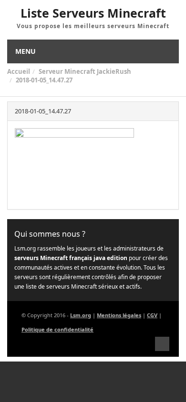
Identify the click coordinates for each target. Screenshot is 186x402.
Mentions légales (119, 315)
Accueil (18, 71)
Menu (25, 51)
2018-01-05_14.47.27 (44, 80)
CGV (152, 315)
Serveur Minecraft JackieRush (85, 71)
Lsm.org (80, 315)
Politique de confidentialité (57, 329)
